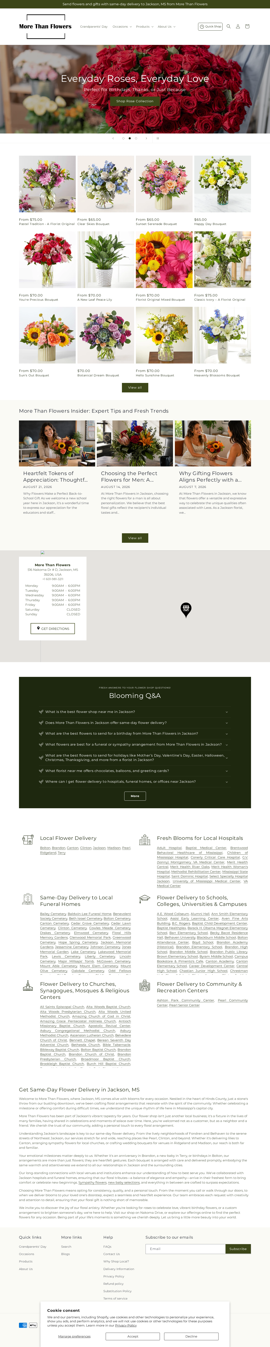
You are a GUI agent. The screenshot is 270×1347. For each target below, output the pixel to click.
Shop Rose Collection (135, 101)
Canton (72, 848)
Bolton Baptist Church (98, 1050)
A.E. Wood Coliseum (173, 914)
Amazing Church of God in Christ (101, 1016)
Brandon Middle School (189, 952)
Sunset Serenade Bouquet (156, 224)
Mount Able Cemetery (58, 966)
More (135, 796)
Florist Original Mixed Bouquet (160, 300)
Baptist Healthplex (171, 928)
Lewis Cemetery (66, 956)
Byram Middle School (216, 956)
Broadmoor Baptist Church (105, 1059)
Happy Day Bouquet (210, 224)
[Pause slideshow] (157, 138)
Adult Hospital (169, 848)
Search (66, 1247)
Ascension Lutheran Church (92, 1035)
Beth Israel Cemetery (85, 918)
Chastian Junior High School (203, 971)
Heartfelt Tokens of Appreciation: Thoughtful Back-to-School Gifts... (56, 476)
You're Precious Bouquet (38, 300)
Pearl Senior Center (184, 1005)
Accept (132, 1336)
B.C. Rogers (181, 923)
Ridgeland (48, 853)
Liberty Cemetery (100, 956)
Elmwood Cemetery (91, 933)
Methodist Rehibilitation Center (196, 872)
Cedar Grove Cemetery (90, 923)
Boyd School (202, 942)
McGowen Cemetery (113, 961)
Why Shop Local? (116, 1261)
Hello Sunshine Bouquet (155, 375)
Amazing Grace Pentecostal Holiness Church (78, 1021)
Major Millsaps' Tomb (76, 961)
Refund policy (113, 1284)
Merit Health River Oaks (189, 867)
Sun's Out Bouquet (34, 375)
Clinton (86, 848)
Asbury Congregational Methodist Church (77, 1031)
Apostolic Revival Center (109, 1026)
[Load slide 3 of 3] (136, 138)
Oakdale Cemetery (88, 971)
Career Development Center (212, 966)
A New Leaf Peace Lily (94, 300)
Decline (191, 1336)
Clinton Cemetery (72, 928)
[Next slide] (146, 138)
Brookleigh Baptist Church (62, 1064)
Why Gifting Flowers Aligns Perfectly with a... (210, 476)
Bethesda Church (85, 1045)
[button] (122, 26)
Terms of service (115, 1298)
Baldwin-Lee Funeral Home (89, 914)
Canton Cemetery (54, 923)
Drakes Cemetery (55, 933)
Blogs (65, 1254)
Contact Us (111, 1254)
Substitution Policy (117, 1291)
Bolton (45, 848)
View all (135, 387)
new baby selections (124, 1182)
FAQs (107, 1247)
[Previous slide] (113, 138)
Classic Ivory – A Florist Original (219, 300)
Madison (114, 848)
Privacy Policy (126, 1325)
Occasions (26, 1254)
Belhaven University (180, 937)
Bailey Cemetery (53, 914)
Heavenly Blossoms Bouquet (217, 375)
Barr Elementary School (188, 933)
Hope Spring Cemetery (78, 942)
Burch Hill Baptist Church (108, 1064)
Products (25, 1261)
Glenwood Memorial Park (90, 937)
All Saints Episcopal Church (62, 1007)
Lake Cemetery (83, 952)
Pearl (126, 848)
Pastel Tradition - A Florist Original (47, 224)
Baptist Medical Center (206, 848)
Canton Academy (220, 961)
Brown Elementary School (177, 956)
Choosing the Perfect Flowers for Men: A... (129, 476)
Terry (62, 853)
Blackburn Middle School (216, 937)
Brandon (58, 848)
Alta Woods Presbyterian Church (68, 1012)
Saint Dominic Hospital (189, 876)
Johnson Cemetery (105, 947)
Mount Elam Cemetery (99, 966)
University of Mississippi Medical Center (207, 881)
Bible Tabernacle (116, 1045)
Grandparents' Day (32, 1247)
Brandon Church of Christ (91, 1054)
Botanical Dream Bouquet (98, 375)
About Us (26, 1269)
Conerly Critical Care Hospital (215, 857)
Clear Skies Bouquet (93, 224)
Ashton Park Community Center (185, 1000)
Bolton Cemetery (117, 918)
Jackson (99, 848)
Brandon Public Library (228, 952)
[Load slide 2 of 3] (130, 138)
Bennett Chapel (82, 1040)
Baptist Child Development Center (219, 923)
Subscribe (238, 1249)
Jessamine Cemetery (71, 947)
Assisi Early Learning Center (194, 918)
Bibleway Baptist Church (59, 1050)
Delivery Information (118, 1269)
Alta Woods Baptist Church (108, 1007)
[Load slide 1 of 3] (123, 138)
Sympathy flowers (92, 1182)
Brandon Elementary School (199, 947)
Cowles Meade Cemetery (109, 928)
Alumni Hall (200, 914)
